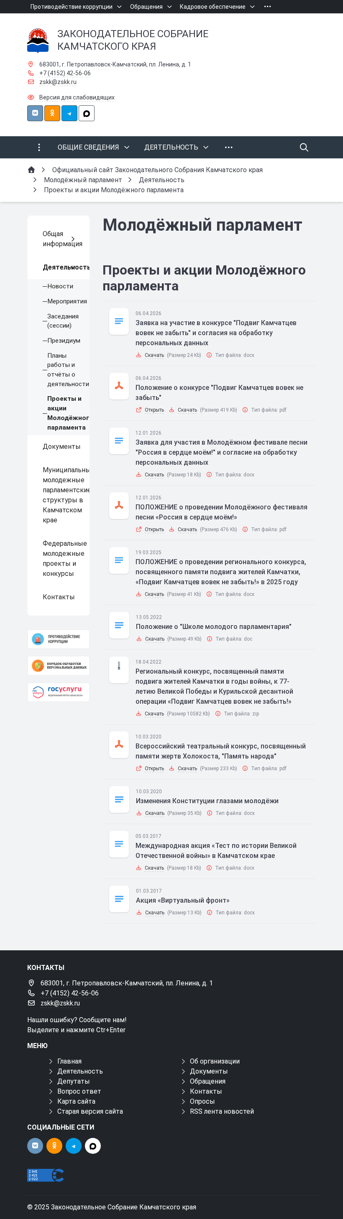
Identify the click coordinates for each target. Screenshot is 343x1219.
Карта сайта (76, 1101)
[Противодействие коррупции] (59, 639)
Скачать (154, 355)
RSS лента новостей (222, 1111)
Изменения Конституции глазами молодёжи (207, 801)
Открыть (154, 410)
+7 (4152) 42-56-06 (65, 73)
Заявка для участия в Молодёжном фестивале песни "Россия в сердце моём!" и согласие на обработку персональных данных (221, 452)
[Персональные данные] (59, 665)
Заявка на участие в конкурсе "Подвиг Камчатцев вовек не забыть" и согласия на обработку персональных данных (216, 333)
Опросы (202, 1101)
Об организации (215, 1061)
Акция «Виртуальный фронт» (183, 900)
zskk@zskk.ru (58, 82)
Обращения (207, 1081)
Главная (69, 1061)
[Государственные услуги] (59, 692)
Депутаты (73, 1081)
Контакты (206, 1091)
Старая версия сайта (90, 1111)
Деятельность (80, 1071)
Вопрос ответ (79, 1091)
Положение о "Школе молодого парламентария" (214, 627)
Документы (209, 1071)
